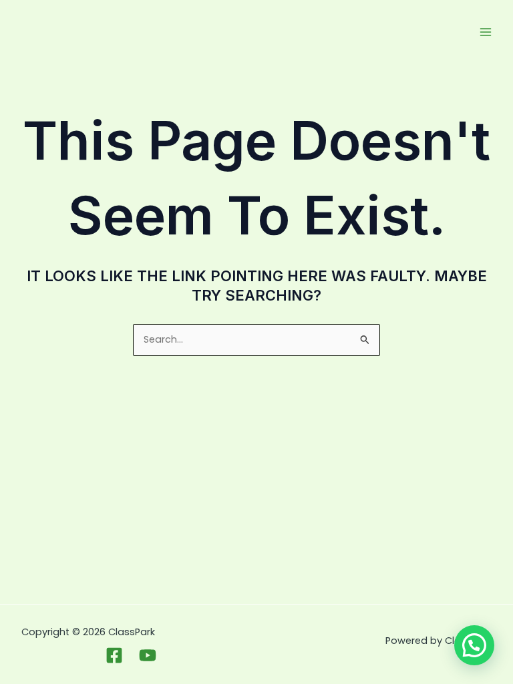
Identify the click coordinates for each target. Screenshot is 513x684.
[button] (474, 645)
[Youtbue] (147, 655)
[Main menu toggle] (486, 32)
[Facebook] (114, 655)
